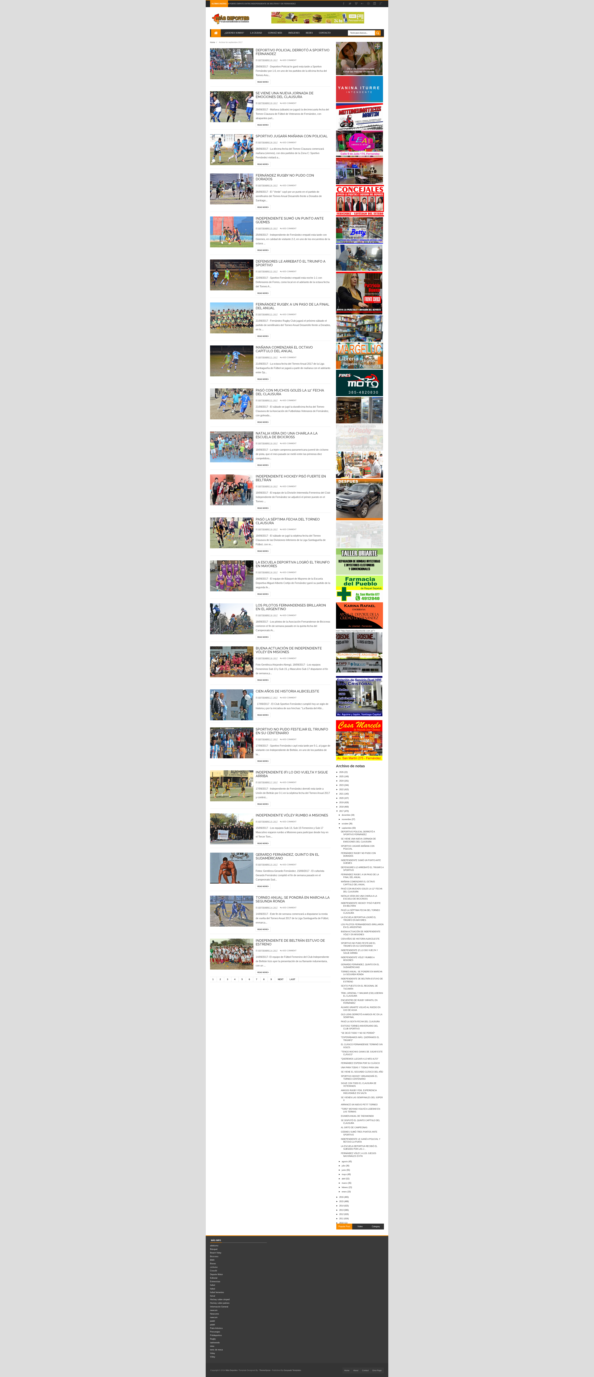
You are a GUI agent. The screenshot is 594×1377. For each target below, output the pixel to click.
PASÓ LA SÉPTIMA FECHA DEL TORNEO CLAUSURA (288, 521)
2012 (341, 1214)
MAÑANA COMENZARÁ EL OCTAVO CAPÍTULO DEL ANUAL (284, 349)
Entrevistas (215, 1281)
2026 (341, 772)
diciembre (346, 815)
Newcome (214, 1314)
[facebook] (344, 3)
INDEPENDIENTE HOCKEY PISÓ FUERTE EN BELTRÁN (291, 478)
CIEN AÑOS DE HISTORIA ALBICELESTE (287, 691)
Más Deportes (232, 1370)
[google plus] (381, 3)
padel (212, 1321)
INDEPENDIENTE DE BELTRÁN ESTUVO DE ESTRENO (290, 942)
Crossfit (213, 1271)
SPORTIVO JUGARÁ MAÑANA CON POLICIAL (292, 136)
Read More (262, 82)
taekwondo (215, 1342)
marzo (345, 1183)
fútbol (212, 1289)
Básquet (213, 1249)
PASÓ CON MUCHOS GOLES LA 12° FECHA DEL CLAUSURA (290, 392)
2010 (341, 1223)
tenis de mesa (216, 1350)
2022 (341, 789)
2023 (341, 785)
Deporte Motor (216, 1274)
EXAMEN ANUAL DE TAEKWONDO (357, 1116)
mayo (344, 1174)
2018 (341, 807)
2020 (341, 798)
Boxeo (213, 1263)
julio (344, 1166)
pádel (212, 1324)
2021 (341, 794)
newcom (213, 1310)
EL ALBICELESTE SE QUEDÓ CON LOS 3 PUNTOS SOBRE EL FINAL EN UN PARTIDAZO (268, 4)
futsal (212, 1296)
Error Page (377, 1370)
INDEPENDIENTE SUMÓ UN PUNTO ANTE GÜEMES (290, 220)
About (355, 1370)
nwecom (213, 1317)
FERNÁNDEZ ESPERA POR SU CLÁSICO (360, 1063)
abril (344, 1179)
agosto (345, 1161)
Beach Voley (215, 1253)
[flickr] (362, 3)
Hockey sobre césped (220, 1299)
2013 (341, 1210)
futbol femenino (217, 1292)
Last (292, 979)
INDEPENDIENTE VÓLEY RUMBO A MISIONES (292, 815)
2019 (341, 802)
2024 (341, 781)
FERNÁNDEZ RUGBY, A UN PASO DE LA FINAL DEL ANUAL (292, 306)
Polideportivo (216, 1335)
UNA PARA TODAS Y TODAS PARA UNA (360, 1067)
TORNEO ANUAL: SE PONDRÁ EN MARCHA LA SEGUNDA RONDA (292, 899)
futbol (212, 1285)
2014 (341, 1206)
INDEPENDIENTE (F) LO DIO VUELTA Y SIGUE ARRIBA (292, 774)
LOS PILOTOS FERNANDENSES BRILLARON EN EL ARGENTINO (291, 607)
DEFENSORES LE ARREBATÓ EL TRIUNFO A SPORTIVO (290, 263)
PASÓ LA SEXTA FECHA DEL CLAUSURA (360, 1021)
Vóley (212, 1357)
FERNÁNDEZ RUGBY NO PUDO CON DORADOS (285, 177)
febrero (345, 1187)
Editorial (213, 1278)
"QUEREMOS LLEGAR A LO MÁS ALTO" (359, 1059)
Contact (365, 1370)
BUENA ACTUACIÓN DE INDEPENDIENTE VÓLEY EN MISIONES (289, 650)
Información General (219, 1307)
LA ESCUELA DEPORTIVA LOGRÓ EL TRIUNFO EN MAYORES (293, 564)
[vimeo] (356, 3)
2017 (341, 811)
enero (344, 1192)
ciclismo (213, 1267)
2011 (341, 1218)
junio (344, 1170)
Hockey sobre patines (220, 1303)
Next (281, 979)
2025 (341, 776)
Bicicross (214, 1256)
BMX (212, 1260)
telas (212, 1346)
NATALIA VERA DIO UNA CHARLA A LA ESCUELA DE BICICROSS (286, 435)
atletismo (214, 1245)
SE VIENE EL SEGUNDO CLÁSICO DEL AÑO (362, 1072)
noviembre (347, 819)
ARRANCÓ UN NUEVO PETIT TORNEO (359, 1104)
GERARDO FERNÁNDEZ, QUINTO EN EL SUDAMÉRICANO (287, 856)
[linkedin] (375, 3)
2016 (341, 1197)
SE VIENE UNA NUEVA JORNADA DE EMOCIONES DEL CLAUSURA (284, 95)
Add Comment (289, 60)
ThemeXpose (265, 1370)
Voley (212, 1353)
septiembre (347, 828)
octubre (345, 823)
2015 (341, 1201)
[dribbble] (368, 3)
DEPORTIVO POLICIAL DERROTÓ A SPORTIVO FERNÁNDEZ (292, 52)
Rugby (213, 1339)
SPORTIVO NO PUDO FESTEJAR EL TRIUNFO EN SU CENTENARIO (292, 731)
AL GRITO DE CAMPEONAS (354, 1127)
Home (212, 42)
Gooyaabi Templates (292, 1370)
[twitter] (350, 3)
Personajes (215, 1332)
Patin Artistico (216, 1328)
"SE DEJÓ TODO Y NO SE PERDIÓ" (358, 1033)
